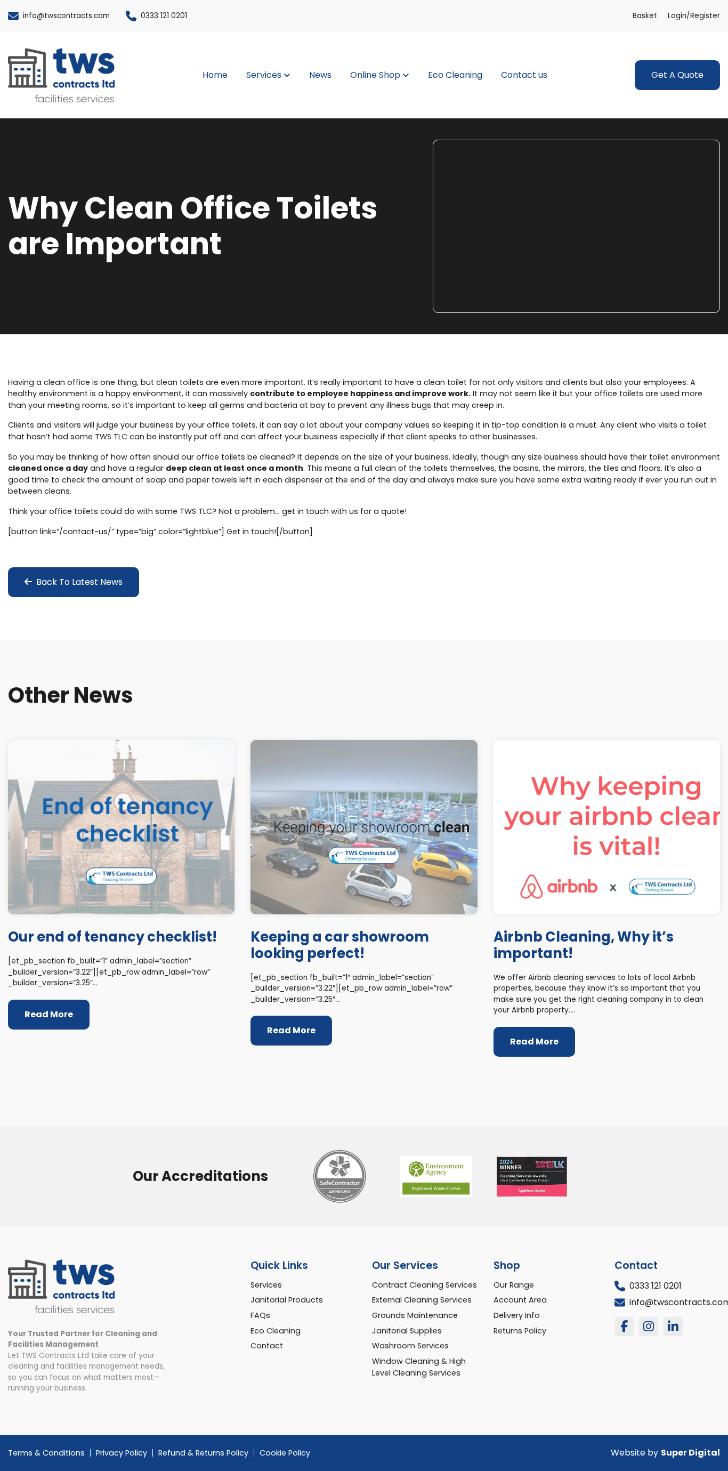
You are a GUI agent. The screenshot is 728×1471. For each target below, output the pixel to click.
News (320, 75)
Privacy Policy (121, 1453)
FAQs (260, 1315)
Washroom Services (410, 1345)
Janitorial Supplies (407, 1330)
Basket (645, 16)
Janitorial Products (286, 1300)
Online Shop (375, 75)
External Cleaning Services (422, 1300)
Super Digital (690, 1452)
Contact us (524, 75)
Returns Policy (520, 1330)
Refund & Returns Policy (203, 1453)
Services (263, 75)
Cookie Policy (285, 1453)
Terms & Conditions (46, 1453)
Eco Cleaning (455, 75)
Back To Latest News (77, 582)
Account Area (520, 1300)
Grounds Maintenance (415, 1315)
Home (215, 75)
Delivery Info (517, 1315)
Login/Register (694, 16)
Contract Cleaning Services (424, 1285)
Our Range (514, 1285)
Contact (266, 1345)
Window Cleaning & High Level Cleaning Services (419, 1367)
